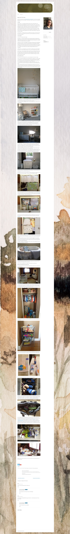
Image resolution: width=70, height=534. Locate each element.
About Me (21, 14)
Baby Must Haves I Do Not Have (29, 19)
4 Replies (19, 466)
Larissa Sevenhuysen (22, 489)
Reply (18, 486)
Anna (18, 483)
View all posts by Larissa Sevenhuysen (26, 474)
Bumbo (28, 285)
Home (18, 14)
